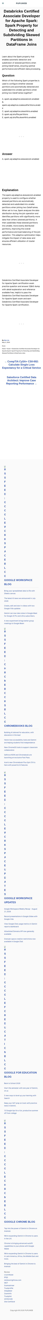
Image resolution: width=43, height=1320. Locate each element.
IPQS (6, 1277)
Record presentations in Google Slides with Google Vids (20, 917)
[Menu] (3, 3)
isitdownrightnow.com (12, 1280)
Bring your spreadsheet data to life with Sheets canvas (19, 592)
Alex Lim (6, 340)
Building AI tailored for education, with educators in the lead (19, 733)
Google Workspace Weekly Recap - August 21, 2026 (20, 910)
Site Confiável (9, 1302)
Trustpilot (8, 1296)
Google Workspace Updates (18, 900)
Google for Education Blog (20, 1074)
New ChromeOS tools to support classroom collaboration (21, 748)
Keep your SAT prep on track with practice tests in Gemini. (20, 1104)
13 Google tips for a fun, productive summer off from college (21, 1112)
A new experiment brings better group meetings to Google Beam (19, 622)
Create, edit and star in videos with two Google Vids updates (19, 607)
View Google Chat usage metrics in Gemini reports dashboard (20, 925)
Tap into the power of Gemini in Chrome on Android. (20, 1229)
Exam (3, 346)
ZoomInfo (7, 1294)
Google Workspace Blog (18, 582)
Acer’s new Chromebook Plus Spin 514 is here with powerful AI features (19, 763)
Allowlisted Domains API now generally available (19, 932)
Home (4, 348)
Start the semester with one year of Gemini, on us (21, 1089)
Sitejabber (8, 1291)
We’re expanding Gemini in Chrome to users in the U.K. (21, 1237)
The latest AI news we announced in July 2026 (19, 599)
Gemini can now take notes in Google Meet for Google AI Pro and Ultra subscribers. (20, 614)
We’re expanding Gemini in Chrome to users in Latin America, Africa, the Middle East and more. (21, 1256)
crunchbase (8, 1275)
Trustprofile (8, 1288)
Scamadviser (9, 1285)
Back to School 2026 (12, 1083)
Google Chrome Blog (19, 1221)
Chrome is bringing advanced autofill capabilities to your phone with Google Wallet (19, 1246)
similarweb (8, 1299)
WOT (6, 1283)
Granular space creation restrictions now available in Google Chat (20, 940)
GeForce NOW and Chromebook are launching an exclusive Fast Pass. (18, 756)
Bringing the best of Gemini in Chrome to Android (19, 1265)
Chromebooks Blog (18, 725)
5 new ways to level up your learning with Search (20, 1097)
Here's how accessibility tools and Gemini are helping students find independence (20, 741)
